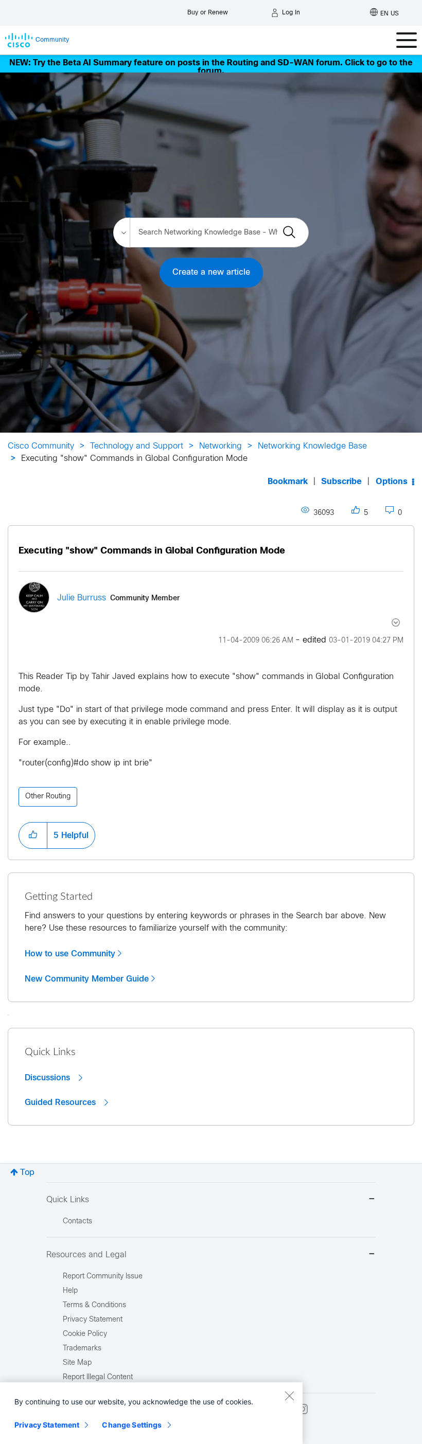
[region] (151, 1413)
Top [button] (27, 1172)
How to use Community (70, 953)
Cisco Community (41, 446)
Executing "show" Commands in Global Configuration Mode (152, 551)
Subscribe (341, 482)
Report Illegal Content (98, 1377)
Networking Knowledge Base (312, 446)
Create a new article (211, 272)
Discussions (49, 1077)
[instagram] (302, 1409)
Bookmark (288, 482)
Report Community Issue (103, 1276)
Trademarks (82, 1348)
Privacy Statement (46, 1424)
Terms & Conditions (94, 1305)
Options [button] (392, 482)
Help (70, 1291)
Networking (220, 446)
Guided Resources (61, 1102)
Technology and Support (136, 446)
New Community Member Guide (87, 979)
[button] (33, 835)
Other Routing (48, 796)
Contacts (77, 1221)
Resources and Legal (86, 1255)
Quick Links (67, 1200)
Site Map (77, 1363)
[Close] (289, 1395)
